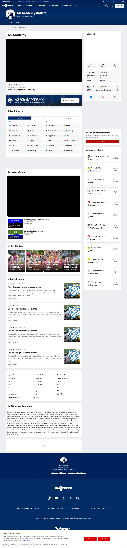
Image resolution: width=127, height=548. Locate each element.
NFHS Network (24, 1)
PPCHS (35, 394)
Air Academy (22, 27)
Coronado (11, 391)
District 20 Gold (37, 381)
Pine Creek (36, 397)
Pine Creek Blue (62, 375)
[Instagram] (113, 1)
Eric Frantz (11, 284)
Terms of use (63, 508)
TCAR (58, 391)
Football (20, 5)
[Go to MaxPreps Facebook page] (77, 498)
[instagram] (102, 97)
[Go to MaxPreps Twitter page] (70, 498)
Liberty (35, 391)
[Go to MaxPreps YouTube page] (56, 498)
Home (11, 23)
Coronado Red (12, 394)
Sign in (119, 6)
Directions (91, 67)
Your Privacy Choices (92, 508)
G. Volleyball (66, 5)
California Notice (76, 508)
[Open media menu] (111, 5)
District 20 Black (38, 375)
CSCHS (10, 381)
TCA (58, 384)
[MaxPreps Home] (7, 5)
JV (43, 118)
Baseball (29, 5)
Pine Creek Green (62, 378)
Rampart (60, 381)
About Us (20, 508)
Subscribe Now (68, 100)
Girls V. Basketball (17, 85)
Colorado (14, 27)
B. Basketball (41, 5)
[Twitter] (118, 1)
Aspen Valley (12, 375)
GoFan (14, 1)
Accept (90, 539)
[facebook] (91, 97)
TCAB (58, 388)
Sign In (103, 141)
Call (115, 67)
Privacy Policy (51, 508)
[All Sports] (75, 5)
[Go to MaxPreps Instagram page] (63, 498)
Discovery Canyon (13, 397)
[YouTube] (108, 1)
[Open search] (106, 5)
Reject (104, 539)
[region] (63, 539)
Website (103, 67)
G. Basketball (54, 5)
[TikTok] (104, 1)
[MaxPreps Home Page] (8, 27)
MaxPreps (6, 1)
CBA (9, 388)
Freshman (68, 118)
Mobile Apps (29, 508)
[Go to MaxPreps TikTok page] (49, 498)
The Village (60, 394)
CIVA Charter (11, 378)
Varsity (19, 118)
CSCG (9, 384)
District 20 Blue (37, 378)
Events (17, 23)
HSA (34, 388)
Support (105, 508)
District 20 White (38, 384)
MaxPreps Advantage (40, 1)
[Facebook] (123, 1)
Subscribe (40, 508)
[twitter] (114, 97)
